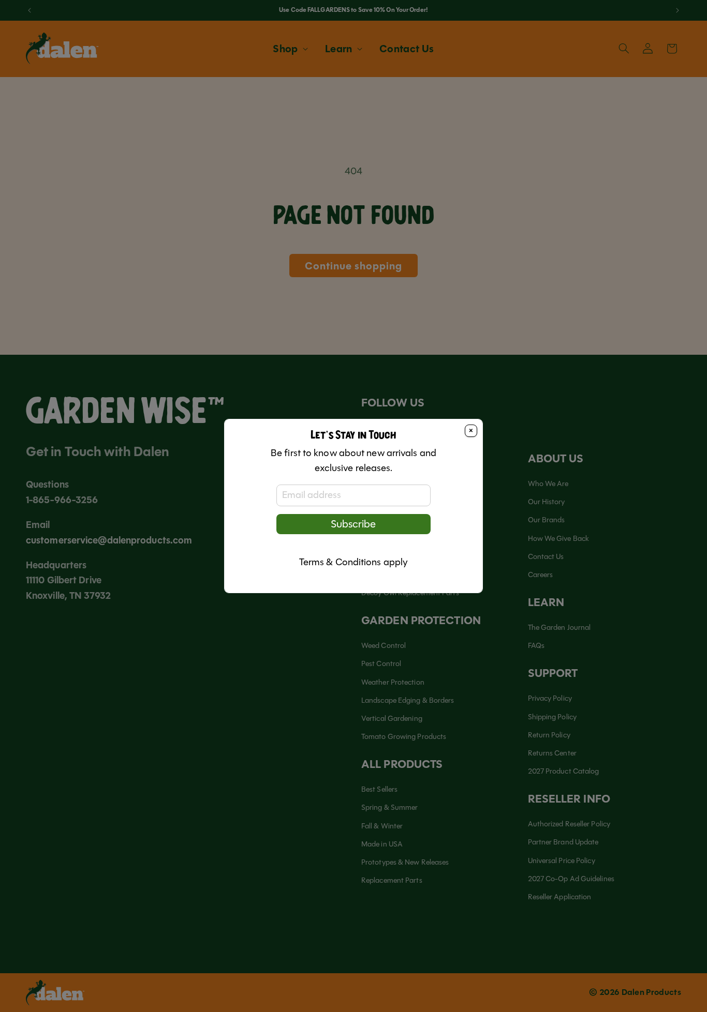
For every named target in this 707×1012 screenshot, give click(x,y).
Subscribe (353, 524)
